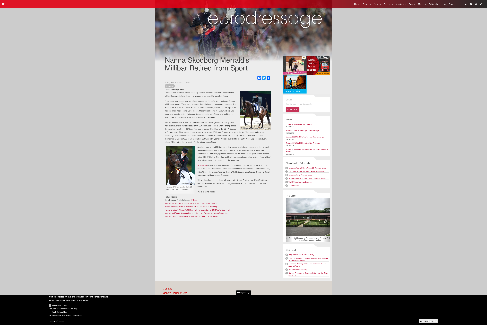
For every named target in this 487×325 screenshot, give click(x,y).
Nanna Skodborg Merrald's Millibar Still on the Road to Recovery (191, 206)
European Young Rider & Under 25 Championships (307, 168)
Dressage (169, 86)
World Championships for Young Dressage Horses (307, 178)
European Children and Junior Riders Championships (308, 171)
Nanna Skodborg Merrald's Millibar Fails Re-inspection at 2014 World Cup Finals (197, 210)
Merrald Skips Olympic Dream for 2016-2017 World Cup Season (191, 203)
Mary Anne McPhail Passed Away (301, 254)
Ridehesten (202, 165)
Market (421, 4)
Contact (167, 288)
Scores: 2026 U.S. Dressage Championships (302, 130)
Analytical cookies (59, 312)
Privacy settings (243, 292)
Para (411, 4)
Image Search (448, 4)
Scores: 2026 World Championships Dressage (303, 143)
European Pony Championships (300, 175)
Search (293, 109)
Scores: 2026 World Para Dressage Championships (305, 137)
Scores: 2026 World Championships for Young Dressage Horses (307, 150)
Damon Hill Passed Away (298, 269)
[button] (289, 220)
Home (357, 4)
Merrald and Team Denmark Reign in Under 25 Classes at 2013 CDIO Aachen (197, 213)
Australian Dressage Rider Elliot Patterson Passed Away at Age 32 (307, 265)
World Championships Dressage (300, 182)
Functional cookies (59, 305)
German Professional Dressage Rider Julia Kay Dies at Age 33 (308, 274)
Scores (366, 4)
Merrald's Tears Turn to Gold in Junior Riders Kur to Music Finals (191, 216)
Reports (388, 4)
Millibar (194, 200)
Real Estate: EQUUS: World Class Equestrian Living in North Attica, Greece (306, 236)
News (377, 4)
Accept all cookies (428, 321)
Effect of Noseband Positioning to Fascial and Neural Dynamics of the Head (308, 259)
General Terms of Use (175, 293)
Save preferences (57, 321)
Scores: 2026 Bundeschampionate (298, 124)
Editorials (433, 4)
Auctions (400, 4)
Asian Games (294, 185)
